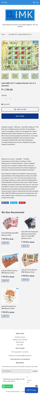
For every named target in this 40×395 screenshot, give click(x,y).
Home (3, 34)
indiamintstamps (15, 391)
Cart (37, 2)
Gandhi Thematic (20, 337)
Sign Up (35, 371)
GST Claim (20, 345)
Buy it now (20, 116)
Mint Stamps (20, 342)
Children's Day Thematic (20, 339)
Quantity (4, 95)
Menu (5, 2)
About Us (28, 380)
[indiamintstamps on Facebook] (37, 386)
